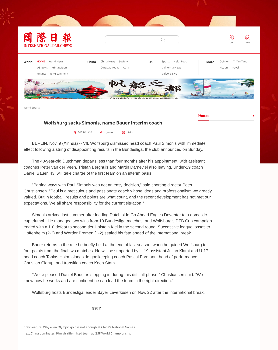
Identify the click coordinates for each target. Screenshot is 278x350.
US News (42, 67)
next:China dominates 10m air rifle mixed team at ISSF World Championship (77, 333)
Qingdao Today (110, 67)
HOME (41, 61)
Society (123, 61)
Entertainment (59, 73)
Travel (235, 67)
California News (171, 67)
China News (108, 61)
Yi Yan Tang (240, 61)
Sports (166, 61)
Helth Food (180, 61)
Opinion (225, 61)
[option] (139, 89)
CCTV (126, 67)
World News (56, 61)
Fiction (224, 67)
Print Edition (59, 67)
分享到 (96, 308)
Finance (42, 73)
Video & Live (169, 73)
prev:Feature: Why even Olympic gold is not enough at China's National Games (79, 327)
